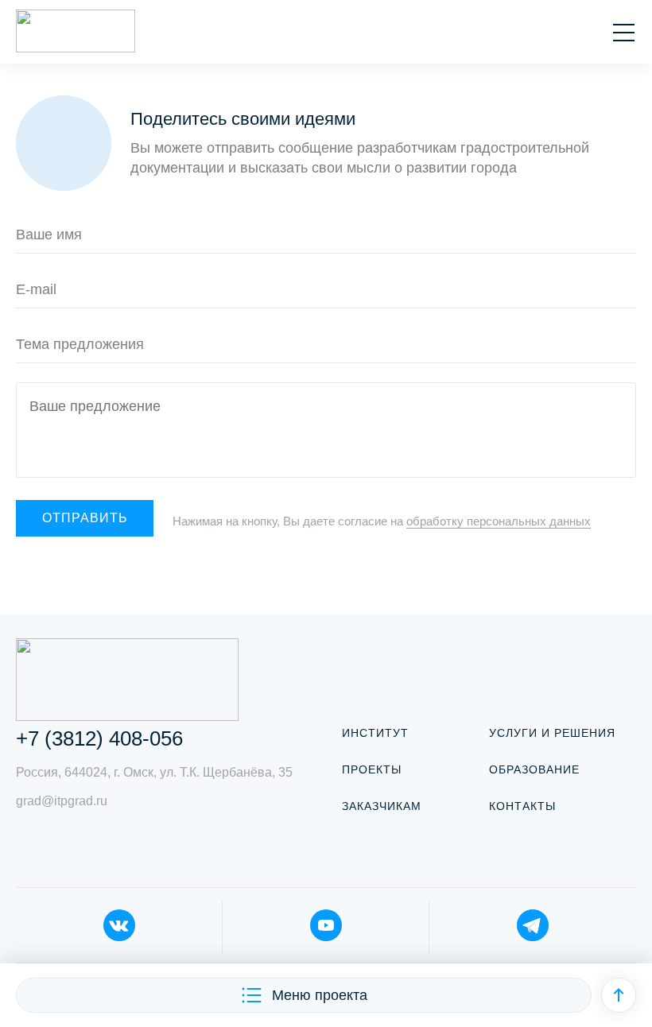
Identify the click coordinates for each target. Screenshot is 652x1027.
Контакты (522, 806)
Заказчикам (381, 806)
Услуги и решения (552, 733)
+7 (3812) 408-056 (99, 738)
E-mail (36, 289)
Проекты (372, 769)
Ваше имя (49, 234)
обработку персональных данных (498, 521)
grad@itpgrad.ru (61, 801)
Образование (534, 769)
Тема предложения (80, 344)
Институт (375, 733)
